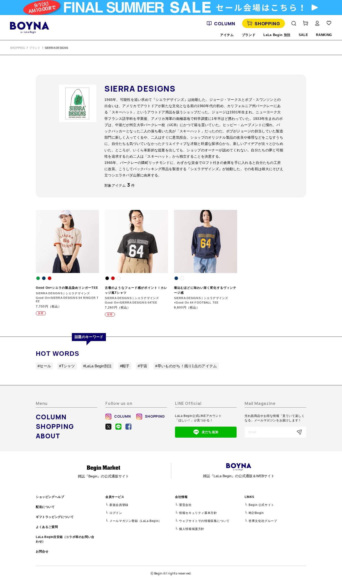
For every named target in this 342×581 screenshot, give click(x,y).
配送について (45, 507)
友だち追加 (210, 432)
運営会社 (185, 505)
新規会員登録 (118, 505)
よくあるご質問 (47, 527)
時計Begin (256, 513)
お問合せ (42, 551)
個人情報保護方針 (191, 529)
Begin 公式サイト (261, 505)
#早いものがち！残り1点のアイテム (186, 366)
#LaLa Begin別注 (97, 366)
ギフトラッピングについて (55, 517)
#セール (44, 366)
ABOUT (48, 435)
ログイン (115, 513)
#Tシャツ (67, 366)
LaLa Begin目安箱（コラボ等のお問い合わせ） (65, 539)
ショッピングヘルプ (50, 497)
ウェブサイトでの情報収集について (204, 521)
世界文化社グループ (263, 521)
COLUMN (224, 24)
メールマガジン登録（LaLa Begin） (135, 521)
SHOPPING (267, 24)
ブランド (35, 47)
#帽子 (125, 366)
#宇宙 (142, 366)
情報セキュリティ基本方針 (198, 513)
